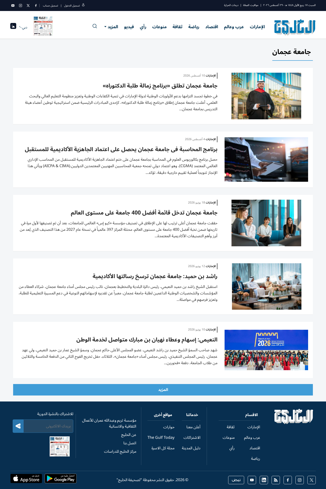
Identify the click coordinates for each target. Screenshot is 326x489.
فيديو (129, 26)
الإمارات (257, 26)
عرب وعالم (234, 26)
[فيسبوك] (35, 5)
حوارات (168, 427)
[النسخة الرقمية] (43, 27)
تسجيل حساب (50, 5)
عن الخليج (128, 435)
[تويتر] (28, 5)
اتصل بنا (129, 443)
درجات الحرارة (231, 5)
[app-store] (26, 480)
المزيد (113, 26)
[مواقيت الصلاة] (13, 27)
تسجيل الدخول (72, 5)
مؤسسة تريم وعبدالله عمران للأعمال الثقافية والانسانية (109, 423)
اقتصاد (211, 26)
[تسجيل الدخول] (83, 5)
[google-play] (61, 480)
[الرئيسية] (293, 423)
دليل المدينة (191, 448)
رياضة (193, 26)
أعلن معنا (193, 427)
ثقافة (177, 26)
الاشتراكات (192, 438)
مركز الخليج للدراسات (120, 451)
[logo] (295, 27)
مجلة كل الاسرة (163, 448)
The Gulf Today (160, 438)
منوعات (159, 26)
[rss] (276, 480)
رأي (143, 26)
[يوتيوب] (13, 5)
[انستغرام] (20, 5)
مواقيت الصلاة (250, 5)
